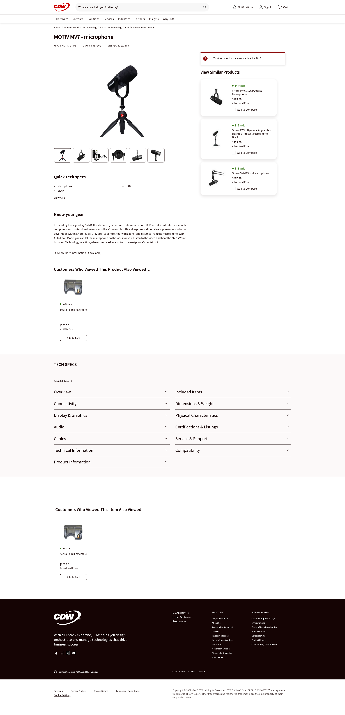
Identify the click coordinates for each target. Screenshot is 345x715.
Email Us (94, 671)
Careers (215, 631)
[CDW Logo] (62, 7)
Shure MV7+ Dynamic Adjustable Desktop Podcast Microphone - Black (251, 133)
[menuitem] (234, 7)
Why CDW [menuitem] (168, 19)
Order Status (180, 617)
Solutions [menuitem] (93, 19)
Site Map (58, 691)
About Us (216, 622)
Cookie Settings (62, 695)
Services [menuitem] (109, 19)
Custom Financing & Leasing (264, 627)
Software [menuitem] (77, 19)
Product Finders (259, 640)
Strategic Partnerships (222, 653)
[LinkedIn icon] (62, 653)
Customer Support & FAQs (263, 618)
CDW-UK (201, 671)
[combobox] (136, 7)
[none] (62, 19)
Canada (191, 671)
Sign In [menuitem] (268, 7)
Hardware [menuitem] (62, 19)
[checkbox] (234, 109)
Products (178, 621)
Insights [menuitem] (154, 19)
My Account (179, 612)
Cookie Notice (100, 691)
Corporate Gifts (258, 635)
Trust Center (217, 657)
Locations (216, 644)
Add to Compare (247, 109)
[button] (283, 7)
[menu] (243, 7)
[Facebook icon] (56, 653)
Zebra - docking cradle (73, 554)
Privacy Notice (78, 691)
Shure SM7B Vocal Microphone (250, 173)
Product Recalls (259, 631)
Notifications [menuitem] (245, 7)
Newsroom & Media (221, 648)
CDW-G (182, 671)
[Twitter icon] (68, 653)
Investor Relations (220, 635)
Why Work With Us (220, 618)
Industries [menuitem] (124, 19)
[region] (172, 311)
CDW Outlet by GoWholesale (264, 644)
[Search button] (205, 7)
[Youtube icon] (74, 653)
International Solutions (222, 640)
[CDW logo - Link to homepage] (62, 7)
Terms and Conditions (127, 691)
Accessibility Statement (222, 627)
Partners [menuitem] (140, 19)
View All (59, 197)
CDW (174, 671)
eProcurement (258, 622)
